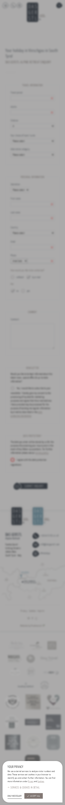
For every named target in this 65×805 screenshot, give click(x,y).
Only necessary (15, 795)
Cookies (41, 781)
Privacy (31, 781)
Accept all (35, 795)
